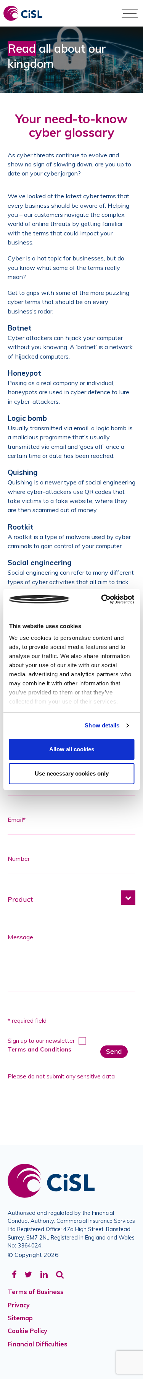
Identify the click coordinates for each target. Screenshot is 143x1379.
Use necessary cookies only (72, 773)
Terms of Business (36, 1292)
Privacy (19, 1305)
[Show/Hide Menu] (129, 13)
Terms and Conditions (39, 1049)
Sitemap (20, 1318)
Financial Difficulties (37, 1344)
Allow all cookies (71, 749)
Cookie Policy (27, 1331)
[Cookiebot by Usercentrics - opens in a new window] (101, 599)
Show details (102, 725)
